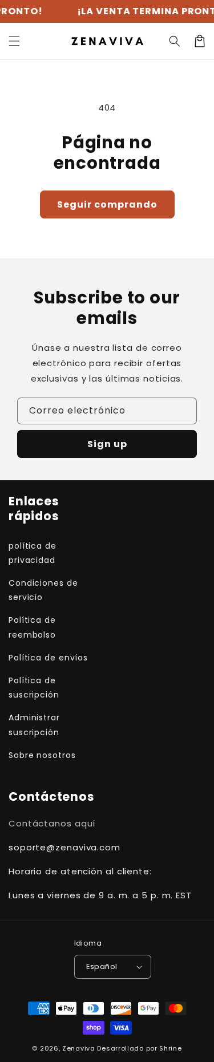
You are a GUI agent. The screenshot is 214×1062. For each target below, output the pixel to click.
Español (102, 966)
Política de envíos (48, 657)
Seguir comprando (107, 204)
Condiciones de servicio (43, 590)
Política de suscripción (34, 687)
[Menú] (14, 41)
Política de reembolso (32, 627)
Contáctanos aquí (52, 823)
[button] (174, 41)
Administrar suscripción (34, 724)
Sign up (107, 444)
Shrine (170, 1048)
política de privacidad (32, 553)
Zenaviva (78, 1048)
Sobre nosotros (42, 755)
